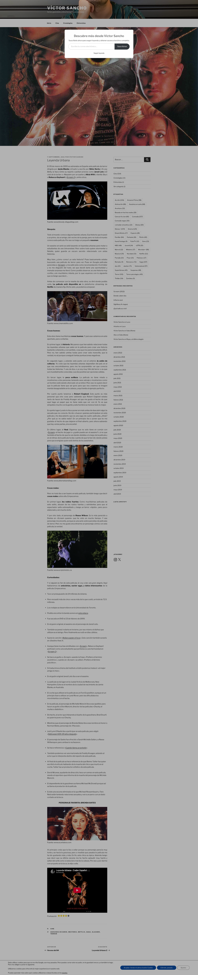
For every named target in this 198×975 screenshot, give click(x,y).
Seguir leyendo (99, 53)
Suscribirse (122, 46)
